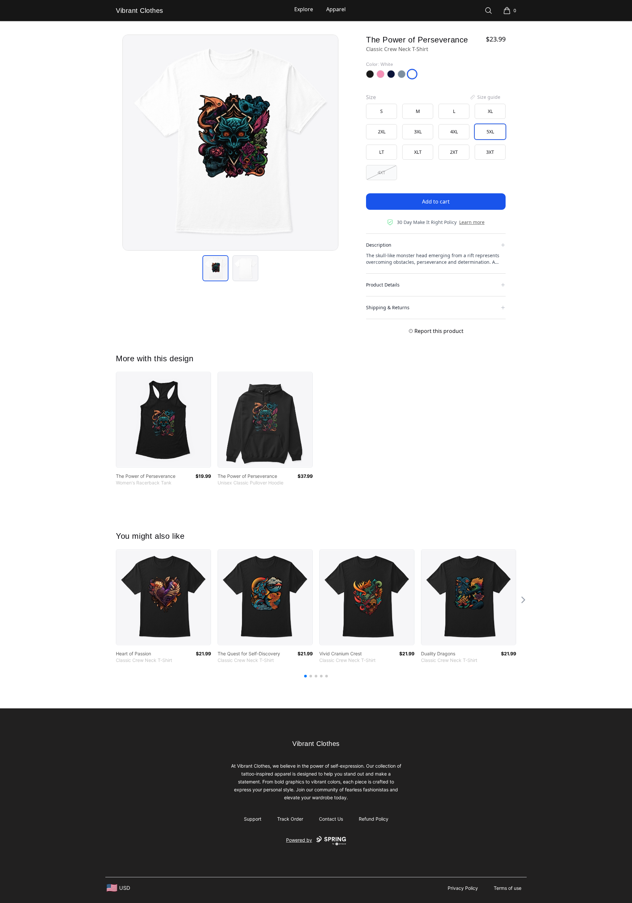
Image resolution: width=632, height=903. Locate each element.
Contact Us (331, 819)
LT (381, 152)
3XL (418, 131)
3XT (490, 152)
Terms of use (507, 888)
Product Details (383, 285)
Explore (303, 9)
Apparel (336, 9)
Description (378, 245)
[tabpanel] (230, 143)
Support (252, 819)
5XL (490, 131)
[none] (484, 97)
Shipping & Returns (387, 307)
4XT (381, 172)
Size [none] (371, 97)
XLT (418, 152)
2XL (381, 131)
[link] (163, 419)
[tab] (215, 268)
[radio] (381, 111)
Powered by (299, 840)
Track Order (290, 819)
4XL (454, 131)
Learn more (472, 222)
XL (490, 111)
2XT (454, 152)
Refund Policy (373, 819)
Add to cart (436, 201)
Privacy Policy (463, 888)
